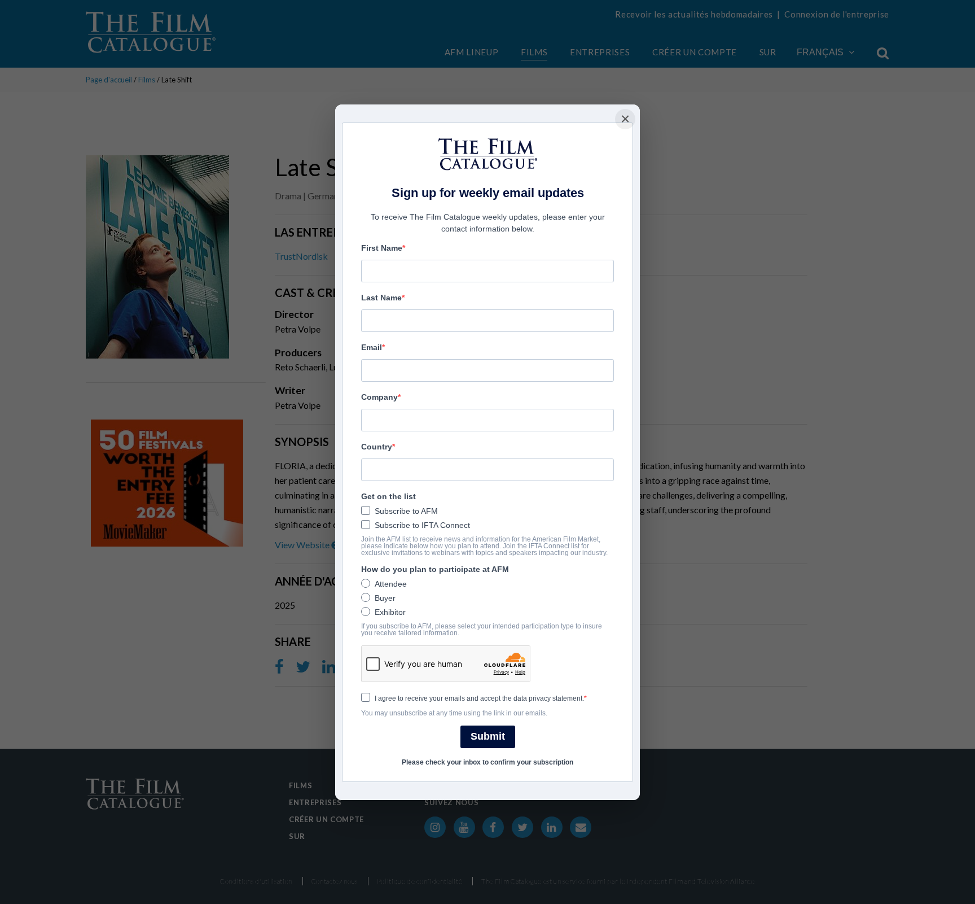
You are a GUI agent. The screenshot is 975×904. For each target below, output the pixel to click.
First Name (381, 248)
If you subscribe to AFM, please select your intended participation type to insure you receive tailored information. (481, 629)
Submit (488, 736)
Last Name (381, 298)
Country (376, 447)
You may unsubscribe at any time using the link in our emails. (454, 713)
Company (379, 397)
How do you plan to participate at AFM (435, 569)
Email (371, 347)
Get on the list (388, 496)
